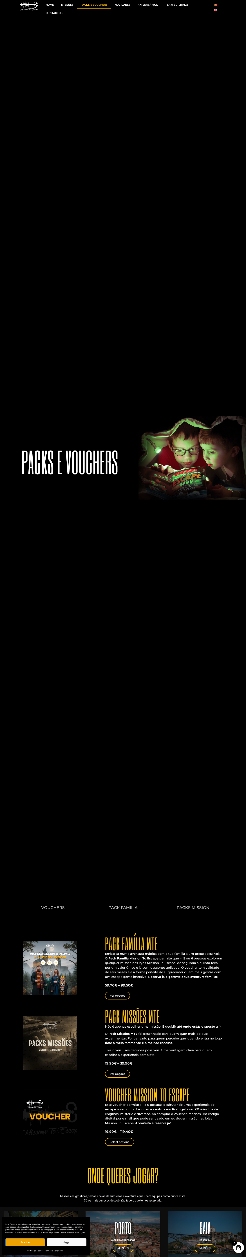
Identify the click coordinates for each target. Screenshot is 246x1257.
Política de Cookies (35, 1251)
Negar (67, 1242)
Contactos (54, 13)
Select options (119, 1142)
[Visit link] (53, 907)
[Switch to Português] (215, 4)
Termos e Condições (54, 1251)
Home (50, 4)
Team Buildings (177, 4)
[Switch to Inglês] (215, 9)
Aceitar (25, 1242)
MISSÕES (67, 4)
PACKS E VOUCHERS (94, 4)
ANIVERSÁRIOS (148, 4)
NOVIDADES (122, 4)
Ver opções (117, 995)
